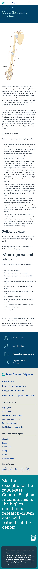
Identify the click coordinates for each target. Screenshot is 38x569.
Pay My (6, 408)
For (8, 458)
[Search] (29, 2)
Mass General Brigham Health (18, 395)
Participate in (11, 419)
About (5, 439)
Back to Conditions (10, 8)
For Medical (12, 427)
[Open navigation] (34, 2)
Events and (9, 423)
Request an (12, 415)
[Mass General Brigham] (9, 3)
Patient (8, 381)
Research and (14, 386)
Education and (13, 391)
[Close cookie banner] (29, 550)
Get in (7, 411)
